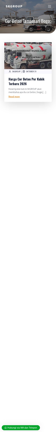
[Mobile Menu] (49, 6)
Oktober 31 (31, 71)
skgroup (16, 71)
